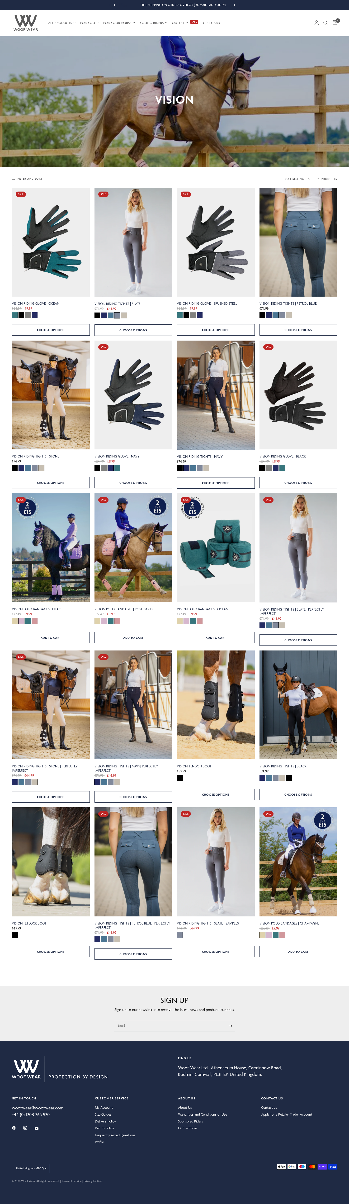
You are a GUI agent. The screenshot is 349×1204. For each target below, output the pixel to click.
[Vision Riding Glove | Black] (298, 395)
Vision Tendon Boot (194, 766)
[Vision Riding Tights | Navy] (216, 395)
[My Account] (316, 23)
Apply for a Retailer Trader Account (286, 1114)
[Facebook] (17, 1128)
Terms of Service (71, 1181)
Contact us (269, 1107)
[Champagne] (15, 621)
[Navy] (35, 315)
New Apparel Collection (174, 5)
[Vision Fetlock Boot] (51, 861)
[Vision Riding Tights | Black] (298, 704)
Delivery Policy (105, 1121)
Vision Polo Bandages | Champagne (289, 923)
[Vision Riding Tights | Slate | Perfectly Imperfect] (298, 547)
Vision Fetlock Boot (29, 923)
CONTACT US (272, 1098)
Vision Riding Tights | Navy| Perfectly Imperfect (126, 768)
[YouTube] (40, 1128)
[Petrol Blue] (110, 315)
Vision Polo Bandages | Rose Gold (123, 609)
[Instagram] (28, 1128)
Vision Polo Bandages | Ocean (202, 609)
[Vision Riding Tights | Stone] (51, 395)
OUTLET (178, 23)
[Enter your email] (230, 1025)
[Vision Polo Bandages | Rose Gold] (133, 547)
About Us (185, 1107)
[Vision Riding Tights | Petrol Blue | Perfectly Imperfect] (133, 861)
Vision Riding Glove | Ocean (35, 303)
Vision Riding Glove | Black (282, 456)
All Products (60, 23)
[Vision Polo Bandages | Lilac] (51, 547)
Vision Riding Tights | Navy (200, 456)
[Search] (325, 23)
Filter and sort (30, 178)
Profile (99, 1142)
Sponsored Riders (190, 1121)
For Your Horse (117, 23)
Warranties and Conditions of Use (202, 1114)
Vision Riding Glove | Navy (117, 456)
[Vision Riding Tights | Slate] (133, 242)
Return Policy (104, 1128)
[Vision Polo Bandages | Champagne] (298, 861)
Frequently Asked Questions (115, 1135)
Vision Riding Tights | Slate (117, 304)
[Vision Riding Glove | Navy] (133, 395)
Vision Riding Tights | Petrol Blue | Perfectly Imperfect (132, 925)
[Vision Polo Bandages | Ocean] (216, 547)
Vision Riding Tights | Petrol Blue (288, 303)
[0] (333, 23)
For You (87, 23)
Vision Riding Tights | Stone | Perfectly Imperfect (45, 768)
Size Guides (103, 1114)
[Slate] (117, 315)
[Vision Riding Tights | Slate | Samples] (216, 861)
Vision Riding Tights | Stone (35, 456)
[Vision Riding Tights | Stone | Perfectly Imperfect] (51, 705)
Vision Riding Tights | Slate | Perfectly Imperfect (291, 611)
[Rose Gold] (35, 621)
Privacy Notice (93, 1181)
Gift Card (211, 23)
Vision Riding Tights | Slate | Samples (208, 923)
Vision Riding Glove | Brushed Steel (207, 303)
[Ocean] (15, 315)
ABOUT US (186, 1098)
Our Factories (188, 1128)
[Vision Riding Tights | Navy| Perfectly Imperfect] (133, 705)
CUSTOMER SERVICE (111, 1098)
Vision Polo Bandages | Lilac (36, 609)
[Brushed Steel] (28, 315)
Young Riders (152, 23)
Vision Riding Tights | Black (283, 766)
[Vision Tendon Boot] (216, 705)
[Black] (21, 315)
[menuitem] (62, 23)
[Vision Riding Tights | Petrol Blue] (298, 242)
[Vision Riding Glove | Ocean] (51, 242)
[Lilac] (21, 621)
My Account (104, 1107)
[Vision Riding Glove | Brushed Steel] (216, 242)
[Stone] (124, 315)
